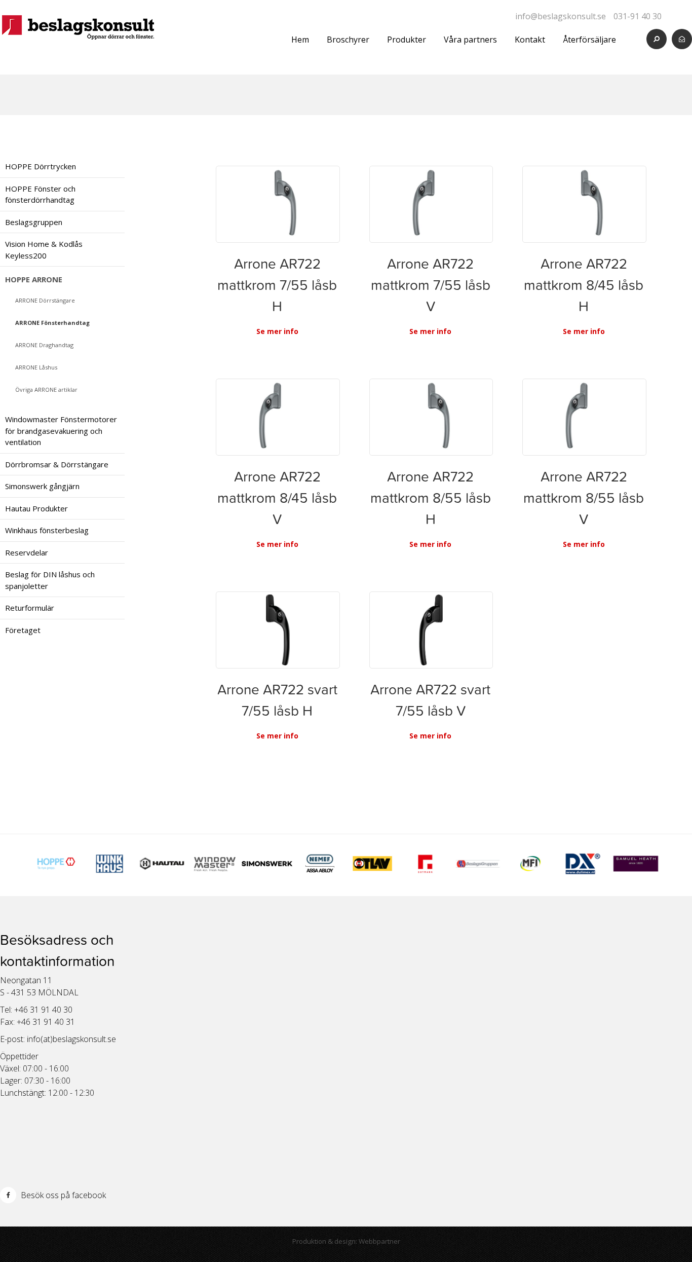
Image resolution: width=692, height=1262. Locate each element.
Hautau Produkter (36, 508)
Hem (300, 39)
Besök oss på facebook (62, 1195)
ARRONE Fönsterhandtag (52, 322)
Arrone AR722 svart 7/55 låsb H (277, 700)
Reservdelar (26, 552)
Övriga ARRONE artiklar (46, 389)
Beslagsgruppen (33, 222)
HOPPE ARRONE (33, 279)
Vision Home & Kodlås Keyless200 (44, 250)
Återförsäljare (589, 39)
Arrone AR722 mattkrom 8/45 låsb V (277, 498)
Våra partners (470, 39)
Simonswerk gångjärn (42, 486)
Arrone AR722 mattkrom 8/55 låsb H (430, 498)
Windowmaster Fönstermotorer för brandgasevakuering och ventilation (61, 430)
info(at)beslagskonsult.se (71, 1039)
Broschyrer (348, 39)
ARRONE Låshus (36, 367)
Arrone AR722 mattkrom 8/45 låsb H (583, 285)
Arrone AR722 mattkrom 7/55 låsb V (430, 285)
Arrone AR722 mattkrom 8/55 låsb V (583, 498)
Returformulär (29, 608)
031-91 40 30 (637, 16)
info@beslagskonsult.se (560, 16)
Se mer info (277, 331)
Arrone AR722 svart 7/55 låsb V (430, 700)
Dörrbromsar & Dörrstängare (56, 464)
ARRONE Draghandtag (44, 345)
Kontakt (530, 39)
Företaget (23, 630)
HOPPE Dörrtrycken (40, 166)
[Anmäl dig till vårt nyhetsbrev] (682, 38)
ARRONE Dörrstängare (45, 300)
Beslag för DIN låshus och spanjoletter (50, 580)
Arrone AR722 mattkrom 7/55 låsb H (277, 285)
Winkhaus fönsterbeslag (47, 530)
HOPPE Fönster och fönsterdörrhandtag (40, 194)
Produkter (406, 39)
